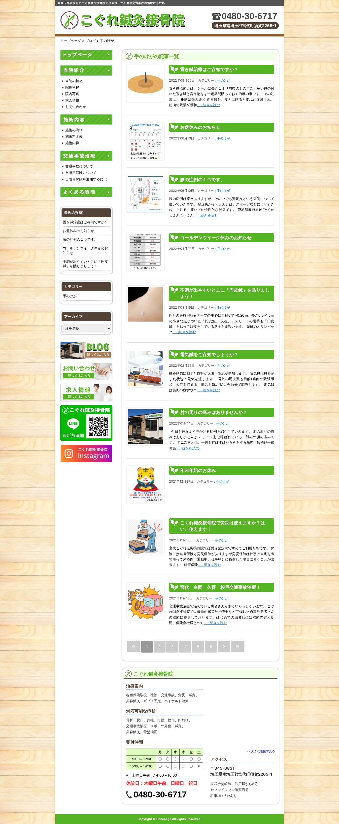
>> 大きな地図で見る (260, 751)
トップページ (70, 40)
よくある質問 (86, 192)
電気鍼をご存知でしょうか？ (209, 354)
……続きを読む (208, 105)
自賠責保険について (81, 172)
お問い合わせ (75, 106)
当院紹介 (86, 70)
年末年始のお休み (198, 470)
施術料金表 (74, 136)
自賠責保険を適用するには (86, 179)
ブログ (90, 40)
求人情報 (72, 100)
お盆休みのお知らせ (78, 231)
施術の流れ (74, 130)
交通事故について (79, 166)
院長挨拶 (72, 87)
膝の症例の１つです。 (80, 239)
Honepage (163, 819)
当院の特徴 (74, 81)
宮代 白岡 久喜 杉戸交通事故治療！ (220, 587)
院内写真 (72, 94)
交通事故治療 (86, 156)
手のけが (70, 296)
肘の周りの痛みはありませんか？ (213, 412)
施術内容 (86, 119)
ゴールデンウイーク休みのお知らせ (216, 237)
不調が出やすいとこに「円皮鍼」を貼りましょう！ (85, 263)
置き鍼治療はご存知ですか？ (85, 222)
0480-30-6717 (249, 16)
